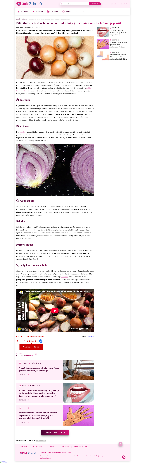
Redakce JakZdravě (23, 27)
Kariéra (51, 447)
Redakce (38, 447)
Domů (18, 19)
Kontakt (24, 447)
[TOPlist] (3, 462)
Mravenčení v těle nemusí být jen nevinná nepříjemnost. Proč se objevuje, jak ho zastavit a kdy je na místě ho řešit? (38, 415)
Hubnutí (39, 11)
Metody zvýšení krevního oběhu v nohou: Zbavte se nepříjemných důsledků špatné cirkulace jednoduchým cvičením (118, 59)
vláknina (64, 277)
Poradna (54, 11)
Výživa (69, 11)
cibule (22, 132)
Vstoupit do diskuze (32, 347)
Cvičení (24, 11)
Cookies (65, 447)
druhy (43, 440)
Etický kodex (81, 447)
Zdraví (82, 11)
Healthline (90, 336)
